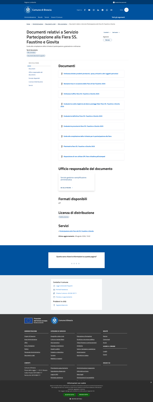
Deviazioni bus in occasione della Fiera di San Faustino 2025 (84, 83)
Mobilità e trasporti (56, 358)
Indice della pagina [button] (34, 63)
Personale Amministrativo (32, 352)
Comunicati (106, 339)
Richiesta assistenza (57, 378)
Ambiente (80, 346)
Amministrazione (38, 24)
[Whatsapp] (106, 10)
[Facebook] (84, 10)
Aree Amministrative (30, 339)
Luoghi (105, 351)
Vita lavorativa (55, 343)
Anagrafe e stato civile (57, 336)
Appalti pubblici (55, 349)
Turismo (53, 355)
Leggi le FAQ (54, 374)
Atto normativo (62, 24)
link (93, 391)
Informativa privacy (83, 371)
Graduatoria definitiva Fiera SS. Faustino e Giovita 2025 (83, 116)
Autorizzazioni (81, 352)
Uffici (26, 343)
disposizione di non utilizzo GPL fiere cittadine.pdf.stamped (84, 156)
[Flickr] (110, 10)
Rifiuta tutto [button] (83, 394)
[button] (76, 399)
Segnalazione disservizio (58, 371)
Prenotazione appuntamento (59, 368)
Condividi (106, 32)
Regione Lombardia (30, 2)
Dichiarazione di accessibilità (85, 378)
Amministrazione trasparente (86, 368)
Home (28, 24)
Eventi (105, 354)
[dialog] (76, 391)
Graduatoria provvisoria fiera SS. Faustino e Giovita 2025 (83, 126)
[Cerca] (126, 10)
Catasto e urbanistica (57, 352)
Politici (26, 349)
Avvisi (105, 343)
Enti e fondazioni (29, 346)
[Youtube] (88, 10)
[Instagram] (93, 10)
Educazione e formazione (84, 336)
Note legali (80, 374)
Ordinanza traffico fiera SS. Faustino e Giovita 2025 (81, 94)
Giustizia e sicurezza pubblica (85, 339)
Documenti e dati (50, 24)
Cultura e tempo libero (57, 339)
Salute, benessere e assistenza (86, 349)
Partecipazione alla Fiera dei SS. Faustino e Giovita (77, 231)
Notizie (105, 336)
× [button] (151, 382)
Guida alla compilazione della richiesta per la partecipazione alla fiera (87, 136)
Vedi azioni (115, 32)
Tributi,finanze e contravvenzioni (87, 343)
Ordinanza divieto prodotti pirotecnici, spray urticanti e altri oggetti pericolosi (91, 73)
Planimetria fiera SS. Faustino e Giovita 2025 (79, 146)
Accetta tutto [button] (69, 394)
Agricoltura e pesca (82, 355)
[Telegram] (102, 10)
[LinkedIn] (97, 10)
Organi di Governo (29, 336)
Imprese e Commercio (57, 346)
